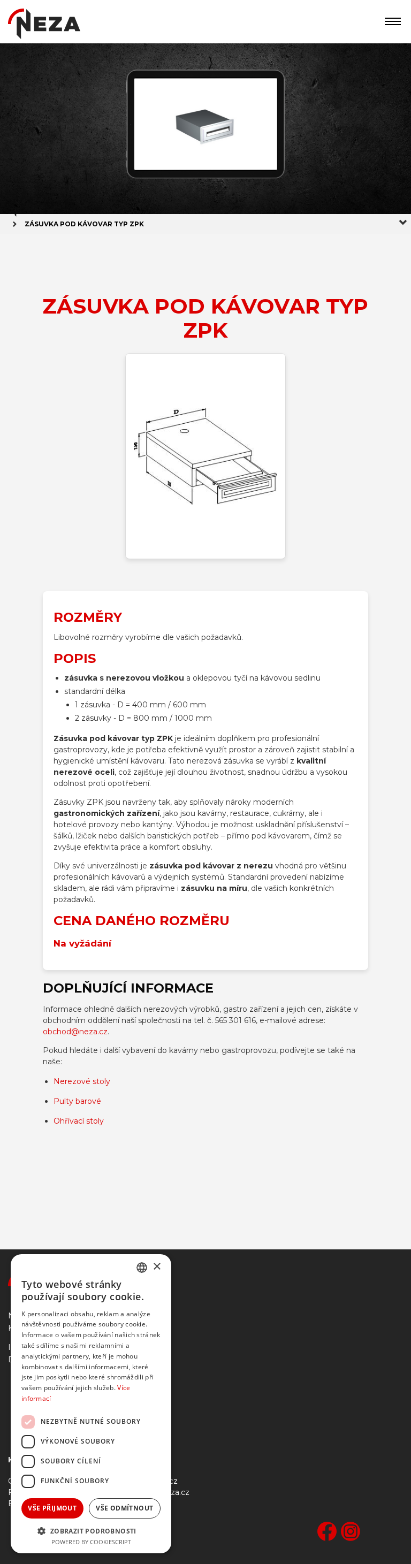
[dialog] (91, 1403)
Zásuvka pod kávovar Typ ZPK (84, 224)
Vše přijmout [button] (52, 1508)
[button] (91, 1530)
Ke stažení (35, 1406)
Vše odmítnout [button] (124, 1508)
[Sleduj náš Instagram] (350, 1532)
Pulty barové (77, 1101)
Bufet (26, 1422)
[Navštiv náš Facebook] (327, 1532)
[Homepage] (44, 26)
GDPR (28, 1438)
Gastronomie (40, 1390)
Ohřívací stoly (79, 1121)
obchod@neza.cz (75, 1031)
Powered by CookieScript (91, 1542)
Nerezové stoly (82, 1081)
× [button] (157, 1267)
